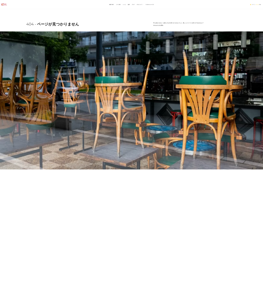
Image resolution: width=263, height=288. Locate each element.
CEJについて (139, 4)
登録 (260, 4)
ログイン (254, 4)
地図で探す (111, 4)
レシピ (124, 4)
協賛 (129, 4)
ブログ (133, 4)
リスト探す (118, 4)
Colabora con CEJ (150, 4)
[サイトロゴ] (4, 4)
